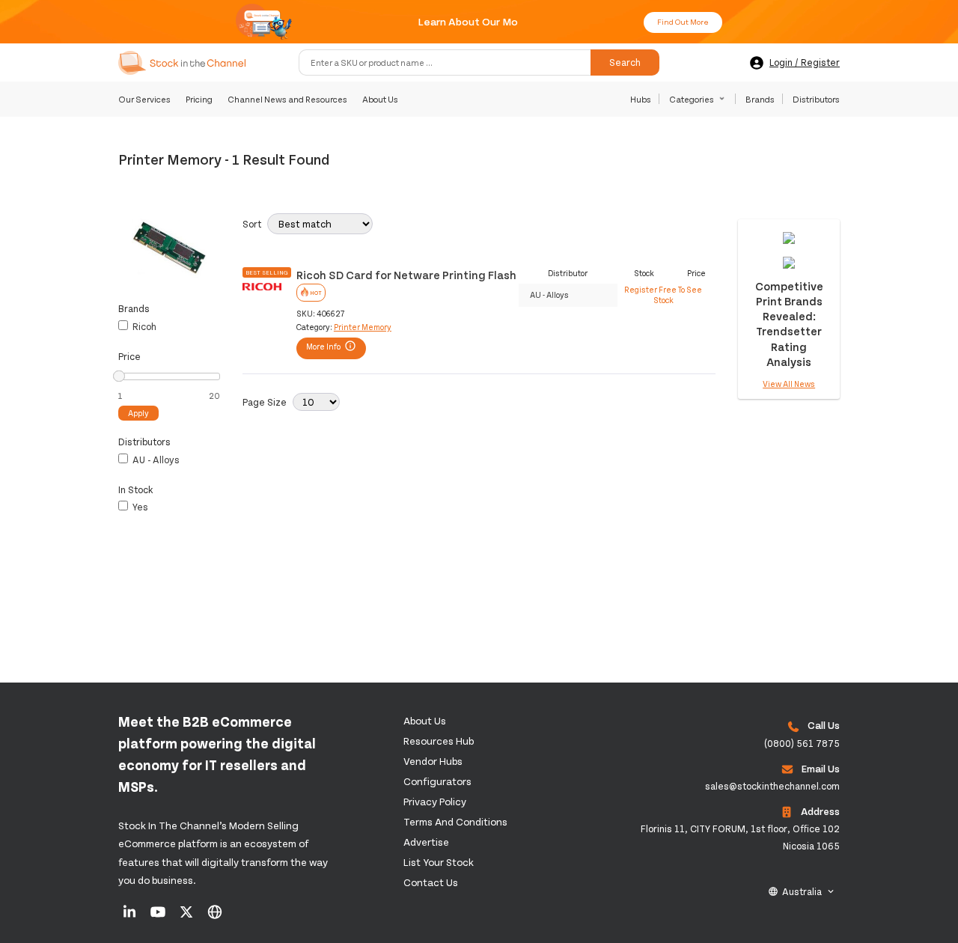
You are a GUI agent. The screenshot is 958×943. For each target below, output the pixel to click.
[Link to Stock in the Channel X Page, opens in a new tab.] (187, 917)
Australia (802, 891)
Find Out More (683, 21)
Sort (251, 224)
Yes (139, 507)
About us (424, 720)
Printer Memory (362, 327)
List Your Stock (438, 861)
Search (625, 63)
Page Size (264, 402)
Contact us (430, 882)
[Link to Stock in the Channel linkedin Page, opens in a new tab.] (130, 917)
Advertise (426, 841)
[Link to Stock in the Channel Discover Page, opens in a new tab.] (215, 917)
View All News (789, 383)
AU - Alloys (155, 460)
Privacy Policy (434, 801)
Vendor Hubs (433, 760)
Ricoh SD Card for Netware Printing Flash (406, 274)
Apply (138, 413)
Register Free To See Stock (663, 294)
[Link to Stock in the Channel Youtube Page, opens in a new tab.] (159, 917)
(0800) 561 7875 (802, 743)
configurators (437, 781)
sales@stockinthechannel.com (772, 786)
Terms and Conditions (455, 821)
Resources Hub (438, 740)
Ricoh (143, 326)
